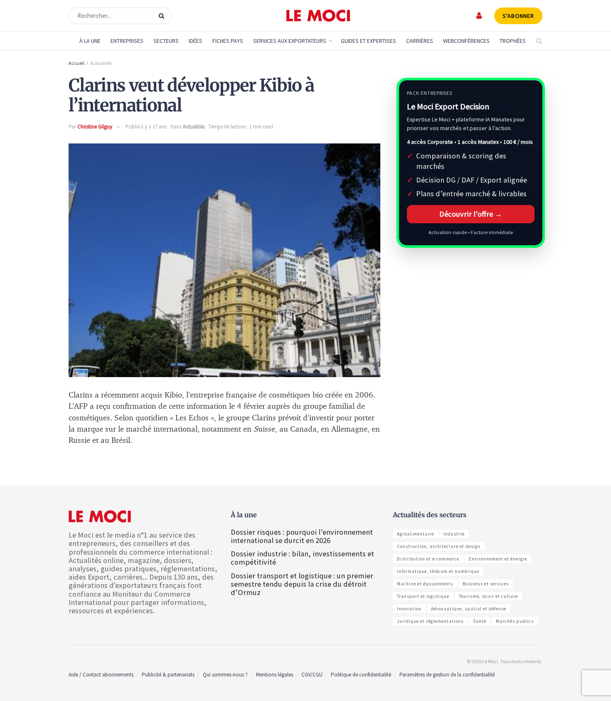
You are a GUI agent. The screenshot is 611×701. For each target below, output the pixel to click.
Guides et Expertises (368, 40)
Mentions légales (274, 674)
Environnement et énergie (498, 559)
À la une (90, 40)
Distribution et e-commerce (428, 559)
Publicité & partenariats (168, 674)
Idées (195, 40)
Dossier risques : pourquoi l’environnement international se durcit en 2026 (302, 536)
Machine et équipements (425, 584)
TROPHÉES (513, 40)
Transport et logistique (423, 596)
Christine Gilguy (94, 126)
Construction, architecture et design (438, 546)
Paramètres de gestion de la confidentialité (447, 674)
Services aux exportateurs (289, 40)
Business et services (486, 584)
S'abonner (518, 16)
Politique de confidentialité (361, 674)
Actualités (101, 63)
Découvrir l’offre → (470, 214)
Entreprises (127, 40)
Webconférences (466, 40)
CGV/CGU (312, 674)
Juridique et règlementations (430, 621)
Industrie (454, 534)
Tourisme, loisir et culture (488, 596)
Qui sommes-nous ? (225, 674)
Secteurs (166, 40)
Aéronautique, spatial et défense (468, 609)
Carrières (419, 40)
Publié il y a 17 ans (146, 126)
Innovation (409, 609)
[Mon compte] (479, 15)
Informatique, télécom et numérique (438, 571)
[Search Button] (163, 15)
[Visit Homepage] (318, 16)
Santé (479, 621)
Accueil (76, 63)
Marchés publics (515, 621)
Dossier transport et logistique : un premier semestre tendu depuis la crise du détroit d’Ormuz (302, 584)
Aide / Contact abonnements (101, 674)
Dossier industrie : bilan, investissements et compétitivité (302, 558)
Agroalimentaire (415, 534)
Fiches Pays (227, 40)
